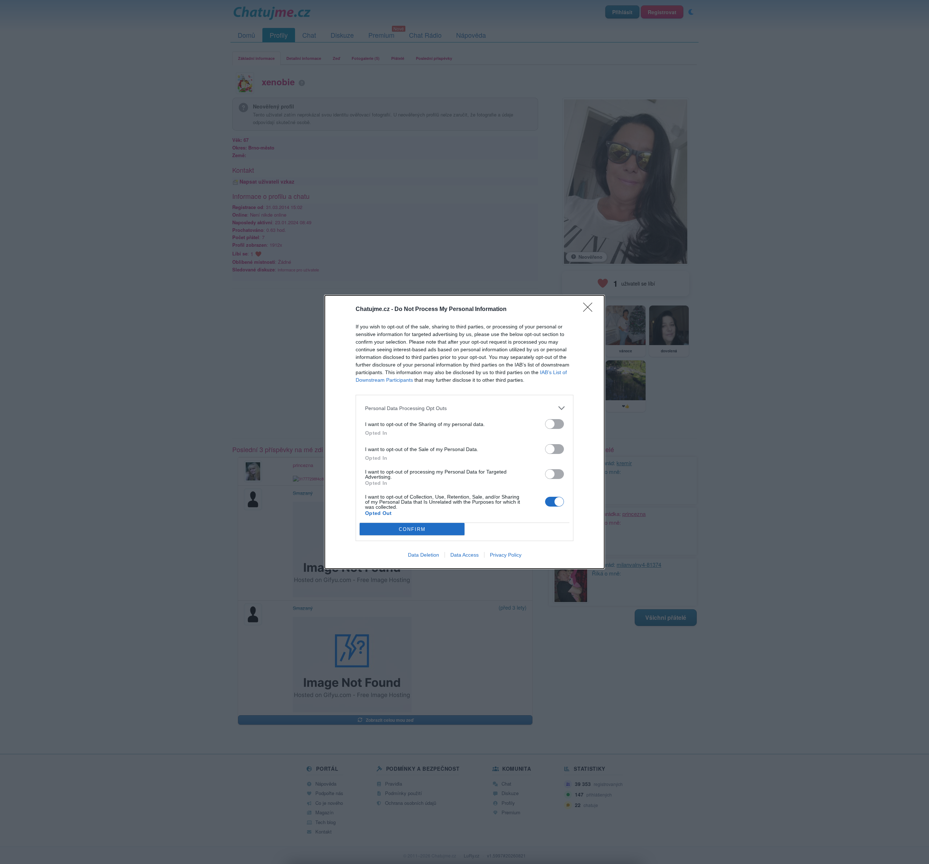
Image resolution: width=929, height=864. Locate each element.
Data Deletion (423, 555)
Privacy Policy (505, 555)
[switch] (554, 424)
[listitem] (464, 408)
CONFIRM (412, 529)
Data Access (464, 555)
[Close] (590, 309)
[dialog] (464, 432)
